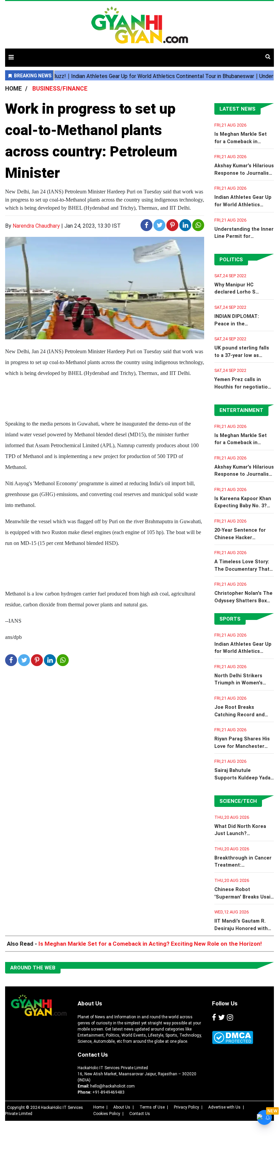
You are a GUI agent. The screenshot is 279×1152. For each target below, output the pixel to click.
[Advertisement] (188, 53)
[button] (11, 57)
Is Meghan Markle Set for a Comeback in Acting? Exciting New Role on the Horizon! (150, 943)
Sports (230, 619)
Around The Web (32, 968)
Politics (231, 260)
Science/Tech (238, 801)
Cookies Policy (106, 1113)
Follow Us (224, 1003)
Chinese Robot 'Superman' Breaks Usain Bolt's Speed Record (244, 897)
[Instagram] (230, 1018)
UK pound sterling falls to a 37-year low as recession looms (241, 355)
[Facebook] (214, 1018)
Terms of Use (152, 1107)
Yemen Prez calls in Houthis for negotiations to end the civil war (244, 387)
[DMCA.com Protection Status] (232, 1037)
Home (98, 1107)
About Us (90, 1003)
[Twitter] (221, 1018)
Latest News (237, 109)
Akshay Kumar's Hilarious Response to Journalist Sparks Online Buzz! (244, 173)
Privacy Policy (186, 1107)
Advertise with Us (224, 1107)
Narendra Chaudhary (36, 226)
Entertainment (241, 410)
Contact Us (93, 1054)
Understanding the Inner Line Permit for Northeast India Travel (244, 236)
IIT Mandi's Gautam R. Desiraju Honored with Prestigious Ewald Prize (243, 928)
